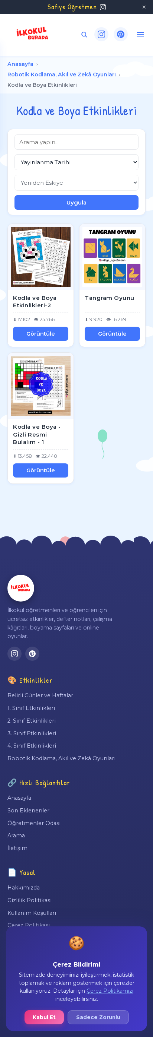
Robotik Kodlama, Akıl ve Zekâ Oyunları (61, 74)
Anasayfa (20, 64)
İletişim (17, 848)
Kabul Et (44, 1017)
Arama (16, 835)
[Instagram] (101, 34)
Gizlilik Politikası (29, 900)
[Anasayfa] (20, 588)
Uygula (76, 202)
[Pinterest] (121, 34)
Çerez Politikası (28, 925)
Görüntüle (40, 333)
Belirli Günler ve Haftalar (40, 695)
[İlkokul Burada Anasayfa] (33, 34)
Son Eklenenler (28, 810)
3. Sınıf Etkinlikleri (31, 733)
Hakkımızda (23, 887)
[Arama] (84, 34)
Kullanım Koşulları (31, 913)
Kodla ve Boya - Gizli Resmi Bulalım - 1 (37, 434)
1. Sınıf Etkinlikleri (31, 708)
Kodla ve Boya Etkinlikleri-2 (35, 301)
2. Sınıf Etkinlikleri (31, 720)
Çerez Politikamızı (110, 990)
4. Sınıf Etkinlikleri (31, 745)
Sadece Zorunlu (98, 1017)
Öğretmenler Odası (34, 823)
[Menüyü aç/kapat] (140, 34)
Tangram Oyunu (109, 297)
